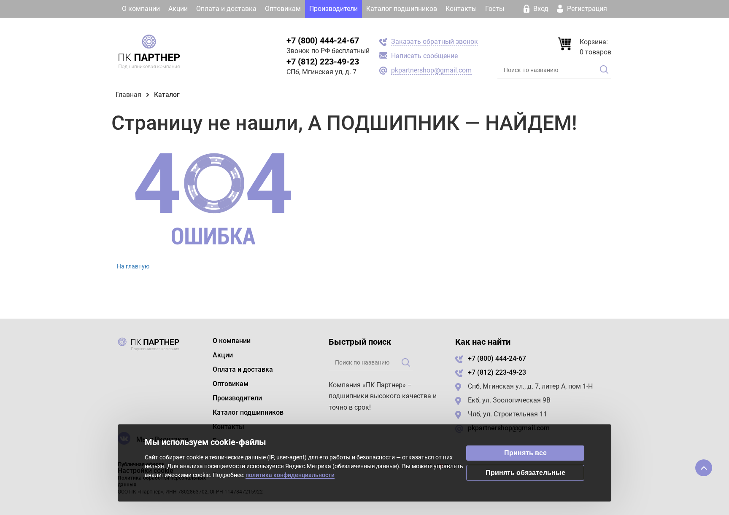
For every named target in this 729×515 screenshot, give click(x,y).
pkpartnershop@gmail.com (431, 70)
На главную (133, 266)
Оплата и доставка (226, 9)
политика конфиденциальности (290, 475)
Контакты (461, 9)
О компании (141, 9)
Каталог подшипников (401, 9)
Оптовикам (283, 9)
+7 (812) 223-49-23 (322, 61)
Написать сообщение (424, 56)
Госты (494, 9)
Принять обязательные (525, 472)
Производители (333, 9)
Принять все (525, 452)
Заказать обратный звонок (434, 42)
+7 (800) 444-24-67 (322, 40)
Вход (540, 9)
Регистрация (586, 9)
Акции (178, 9)
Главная (128, 95)
